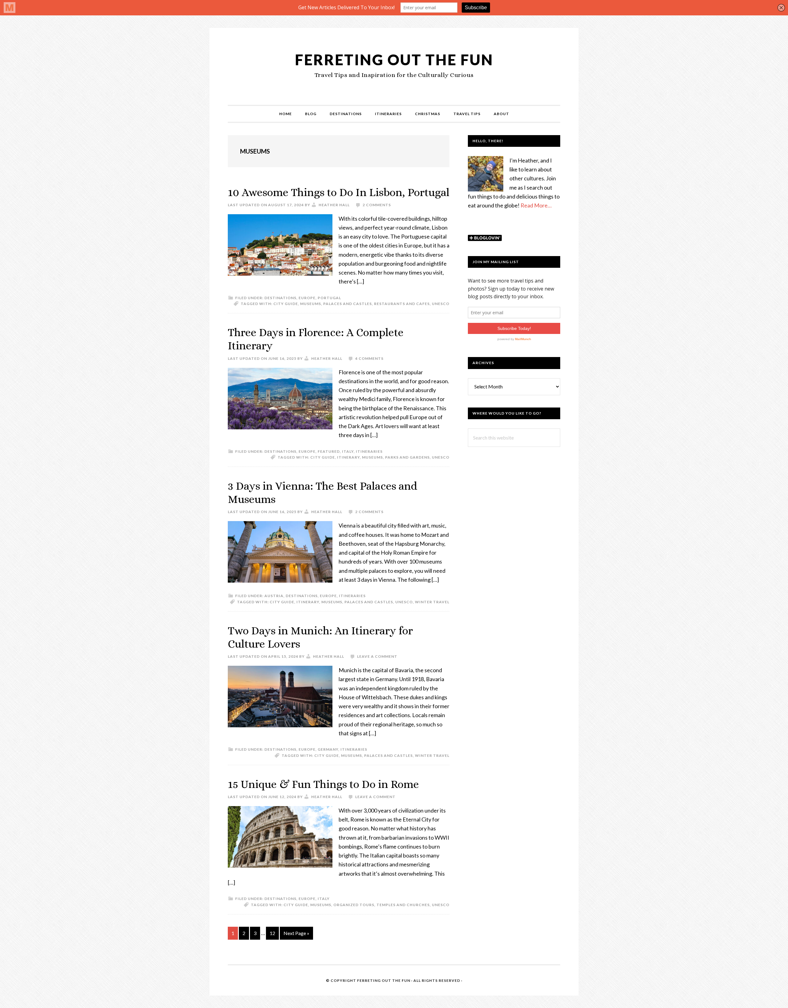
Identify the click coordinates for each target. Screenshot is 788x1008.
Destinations (280, 297)
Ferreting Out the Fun (394, 59)
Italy (348, 451)
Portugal (329, 297)
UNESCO (440, 303)
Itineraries (369, 451)
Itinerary (348, 457)
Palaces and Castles (347, 303)
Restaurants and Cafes (402, 303)
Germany (328, 749)
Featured (329, 451)
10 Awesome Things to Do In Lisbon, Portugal (338, 192)
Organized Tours (353, 904)
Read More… (536, 205)
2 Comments (377, 205)
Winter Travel (432, 602)
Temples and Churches (403, 904)
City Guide (285, 303)
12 (274, 933)
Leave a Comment (377, 656)
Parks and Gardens (407, 457)
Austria (273, 595)
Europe (307, 297)
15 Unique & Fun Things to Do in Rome (323, 784)
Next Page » (296, 935)
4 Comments (369, 358)
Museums (310, 303)
